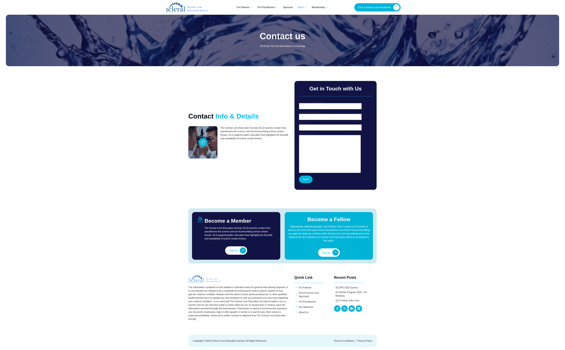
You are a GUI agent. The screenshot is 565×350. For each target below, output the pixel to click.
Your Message (306, 134)
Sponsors (288, 7)
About (300, 7)
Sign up (326, 252)
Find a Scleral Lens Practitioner (374, 7)
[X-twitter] (344, 308)
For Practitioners (266, 7)
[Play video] (202, 142)
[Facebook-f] (337, 308)
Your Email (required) (310, 112)
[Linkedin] (359, 308)
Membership (318, 7)
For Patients (243, 7)
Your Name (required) (310, 102)
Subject (303, 123)
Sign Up (233, 250)
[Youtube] (351, 308)
